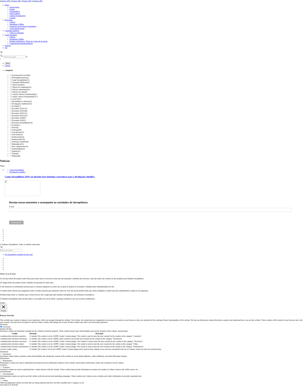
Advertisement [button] (5, 372)
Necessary (7, 327)
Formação (16, 130)
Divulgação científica (22, 104)
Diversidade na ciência (22, 101)
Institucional (18, 137)
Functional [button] (4, 352)
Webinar (16, 156)
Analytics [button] (3, 365)
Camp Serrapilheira (20, 80)
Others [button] (2, 378)
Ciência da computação (21, 87)
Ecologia (16, 106)
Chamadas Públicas (20, 82)
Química (16, 151)
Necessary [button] (4, 324)
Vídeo (15, 154)
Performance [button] (4, 358)
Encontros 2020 (19, 118)
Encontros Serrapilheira (22, 123)
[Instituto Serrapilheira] (21, 1)
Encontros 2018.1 (19, 108)
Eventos (16, 125)
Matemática (18, 144)
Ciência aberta (18, 85)
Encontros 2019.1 (19, 113)
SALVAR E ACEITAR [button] (9, 385)
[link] (26, 57)
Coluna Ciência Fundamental (25, 97)
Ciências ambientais (21, 89)
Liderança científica (20, 142)
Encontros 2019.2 (19, 116)
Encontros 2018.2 (19, 111)
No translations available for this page (19, 254)
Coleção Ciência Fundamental (24, 94)
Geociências (18, 132)
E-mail (11, 207)
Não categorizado (20, 146)
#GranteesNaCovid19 (21, 75)
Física (15, 127)
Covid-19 (16, 99)
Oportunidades (18, 149)
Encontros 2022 (19, 120)
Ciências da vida (19, 92)
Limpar (7, 66)
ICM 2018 (17, 135)
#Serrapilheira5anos (20, 78)
